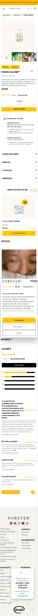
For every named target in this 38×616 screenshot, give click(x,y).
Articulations (16, 15)
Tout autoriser (19, 320)
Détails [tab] (17, 287)
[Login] (30, 8)
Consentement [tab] (7, 287)
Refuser (19, 333)
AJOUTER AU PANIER (19, 109)
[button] (7, 15)
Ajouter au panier (19, 233)
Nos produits (7, 15)
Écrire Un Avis (19, 365)
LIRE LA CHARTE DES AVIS (17, 359)
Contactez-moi (23, 596)
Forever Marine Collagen (11, 221)
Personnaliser (18, 326)
